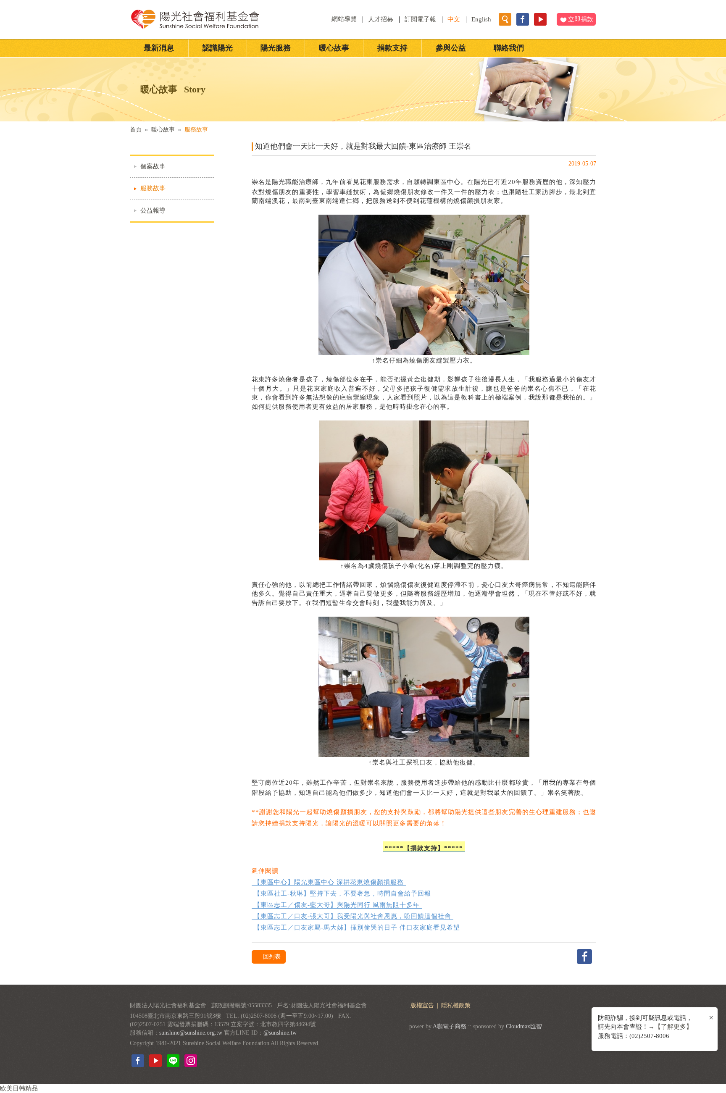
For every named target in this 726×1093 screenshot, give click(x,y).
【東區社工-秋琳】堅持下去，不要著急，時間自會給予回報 (342, 893)
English (481, 19)
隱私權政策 (456, 1005)
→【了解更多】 (670, 1026)
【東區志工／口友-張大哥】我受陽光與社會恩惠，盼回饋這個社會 (352, 916)
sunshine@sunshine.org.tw (190, 1033)
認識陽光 (218, 48)
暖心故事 (334, 48)
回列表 (271, 957)
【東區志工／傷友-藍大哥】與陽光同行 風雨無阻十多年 (337, 904)
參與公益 (451, 48)
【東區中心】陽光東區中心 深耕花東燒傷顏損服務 (329, 882)
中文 (453, 19)
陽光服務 (275, 48)
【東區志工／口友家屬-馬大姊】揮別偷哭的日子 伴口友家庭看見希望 (357, 927)
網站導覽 (344, 19)
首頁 (136, 129)
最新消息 (159, 48)
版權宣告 (423, 1005)
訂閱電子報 (420, 19)
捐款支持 (392, 48)
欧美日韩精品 (19, 1088)
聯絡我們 (509, 48)
